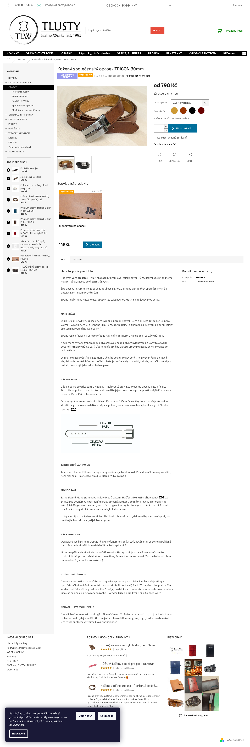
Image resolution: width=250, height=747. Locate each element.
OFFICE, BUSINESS (17, 119)
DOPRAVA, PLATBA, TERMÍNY (21, 665)
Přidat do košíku (184, 128)
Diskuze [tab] (78, 259)
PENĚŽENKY (14, 128)
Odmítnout (85, 716)
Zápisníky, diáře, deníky (20, 115)
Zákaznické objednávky (20, 147)
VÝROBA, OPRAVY (15, 652)
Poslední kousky (20, 92)
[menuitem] (12, 53)
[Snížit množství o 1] (166, 130)
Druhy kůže (12, 669)
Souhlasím (107, 716)
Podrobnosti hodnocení (138, 76)
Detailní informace (163, 144)
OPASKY (12, 87)
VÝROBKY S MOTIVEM (19, 133)
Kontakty (11, 656)
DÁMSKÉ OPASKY (20, 101)
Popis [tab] (64, 259)
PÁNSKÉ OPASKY (20, 96)
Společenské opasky (23, 105)
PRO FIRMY (12, 661)
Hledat (157, 30)
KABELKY (12, 142)
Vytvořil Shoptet (235, 740)
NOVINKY (12, 78)
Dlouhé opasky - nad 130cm (26, 110)
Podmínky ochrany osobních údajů (24, 648)
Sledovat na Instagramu (196, 715)
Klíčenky (12, 138)
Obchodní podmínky (121, 5)
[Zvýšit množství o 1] (166, 126)
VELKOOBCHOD (16, 151)
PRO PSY (12, 124)
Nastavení (18, 733)
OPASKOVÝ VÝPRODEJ (19, 82)
